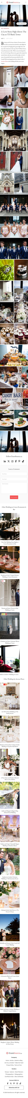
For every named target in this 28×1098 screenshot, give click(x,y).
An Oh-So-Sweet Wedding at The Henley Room (10, 712)
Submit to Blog (18, 1060)
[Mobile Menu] (2, 2)
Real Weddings (5, 28)
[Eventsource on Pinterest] (19, 461)
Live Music (7, 1076)
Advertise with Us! (14, 1087)
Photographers (10, 1074)
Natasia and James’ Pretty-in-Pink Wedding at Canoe (10, 609)
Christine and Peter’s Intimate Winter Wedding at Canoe (9, 642)
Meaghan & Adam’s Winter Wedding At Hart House (10, 1043)
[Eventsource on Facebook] (16, 461)
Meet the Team (19, 1063)
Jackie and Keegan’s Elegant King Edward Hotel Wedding (10, 811)
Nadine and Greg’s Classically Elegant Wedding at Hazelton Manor (10, 844)
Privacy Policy (10, 1065)
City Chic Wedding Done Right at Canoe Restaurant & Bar (9, 543)
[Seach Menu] (26, 2)
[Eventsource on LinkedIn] (5, 461)
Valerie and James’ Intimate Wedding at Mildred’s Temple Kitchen (9, 1010)
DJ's (13, 1076)
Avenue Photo (23, 23)
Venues (7, 1072)
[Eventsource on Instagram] (12, 461)
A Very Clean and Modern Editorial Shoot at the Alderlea (10, 778)
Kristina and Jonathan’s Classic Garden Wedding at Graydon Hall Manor (10, 745)
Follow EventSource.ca (14, 456)
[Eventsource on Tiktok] (23, 461)
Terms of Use (18, 1065)
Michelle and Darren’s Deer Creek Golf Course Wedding (10, 944)
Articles (12, 1060)
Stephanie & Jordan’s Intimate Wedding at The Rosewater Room (9, 877)
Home (7, 1060)
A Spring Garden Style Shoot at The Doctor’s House (10, 911)
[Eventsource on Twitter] (9, 461)
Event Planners (19, 1072)
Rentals (21, 1076)
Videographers (19, 1074)
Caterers (12, 1072)
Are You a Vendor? (10, 1063)
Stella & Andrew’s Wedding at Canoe (9, 674)
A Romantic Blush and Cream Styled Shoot (10, 977)
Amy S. (3, 38)
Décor (16, 1076)
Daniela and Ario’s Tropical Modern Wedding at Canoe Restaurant (10, 576)
